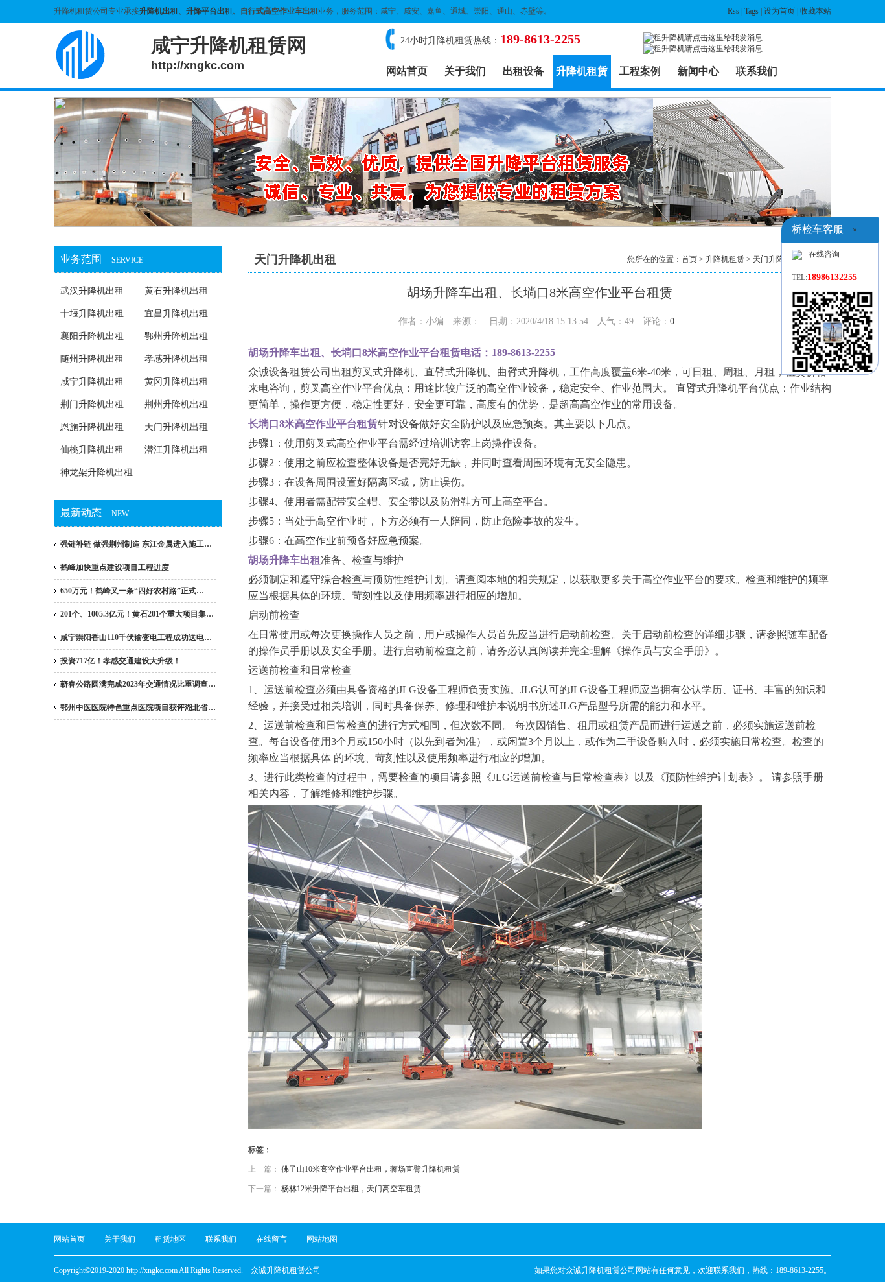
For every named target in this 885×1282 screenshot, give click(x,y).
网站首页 (407, 71)
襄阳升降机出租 (92, 336)
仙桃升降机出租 (92, 450)
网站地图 (322, 1239)
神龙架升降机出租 (96, 472)
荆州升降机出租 (176, 404)
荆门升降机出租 (92, 404)
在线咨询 (824, 254)
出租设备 (523, 71)
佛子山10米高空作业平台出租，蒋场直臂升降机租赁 (370, 1169)
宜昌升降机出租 (176, 313)
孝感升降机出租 (176, 359)
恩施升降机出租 (92, 427)
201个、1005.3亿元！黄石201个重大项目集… (137, 614)
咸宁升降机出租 (92, 381)
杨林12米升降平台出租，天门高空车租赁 (351, 1188)
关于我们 (465, 71)
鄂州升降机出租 (176, 336)
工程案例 (640, 71)
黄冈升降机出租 (176, 381)
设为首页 (779, 11)
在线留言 (271, 1239)
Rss (733, 11)
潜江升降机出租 (176, 450)
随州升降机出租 (92, 359)
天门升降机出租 (176, 427)
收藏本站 (815, 11)
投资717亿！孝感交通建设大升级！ (120, 660)
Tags (751, 11)
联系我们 (756, 71)
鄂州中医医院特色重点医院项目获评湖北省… (138, 707)
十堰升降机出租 (92, 313)
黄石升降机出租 (176, 291)
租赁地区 (170, 1239)
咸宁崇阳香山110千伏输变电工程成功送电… (136, 637)
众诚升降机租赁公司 (286, 1270)
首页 (689, 259)
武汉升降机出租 (92, 291)
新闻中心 (698, 71)
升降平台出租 (209, 11)
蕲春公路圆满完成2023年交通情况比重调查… (138, 684)
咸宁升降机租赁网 (228, 53)
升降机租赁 (582, 71)
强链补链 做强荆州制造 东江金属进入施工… (136, 544)
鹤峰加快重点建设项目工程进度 (114, 567)
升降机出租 (158, 11)
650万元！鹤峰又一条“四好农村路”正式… (132, 590)
